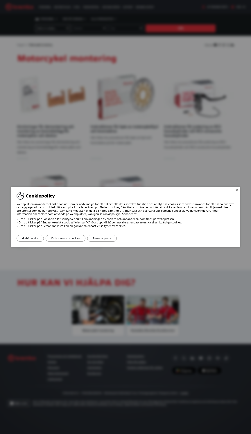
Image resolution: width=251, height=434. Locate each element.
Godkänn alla (30, 238)
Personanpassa (102, 238)
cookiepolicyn (112, 214)
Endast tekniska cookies (65, 238)
